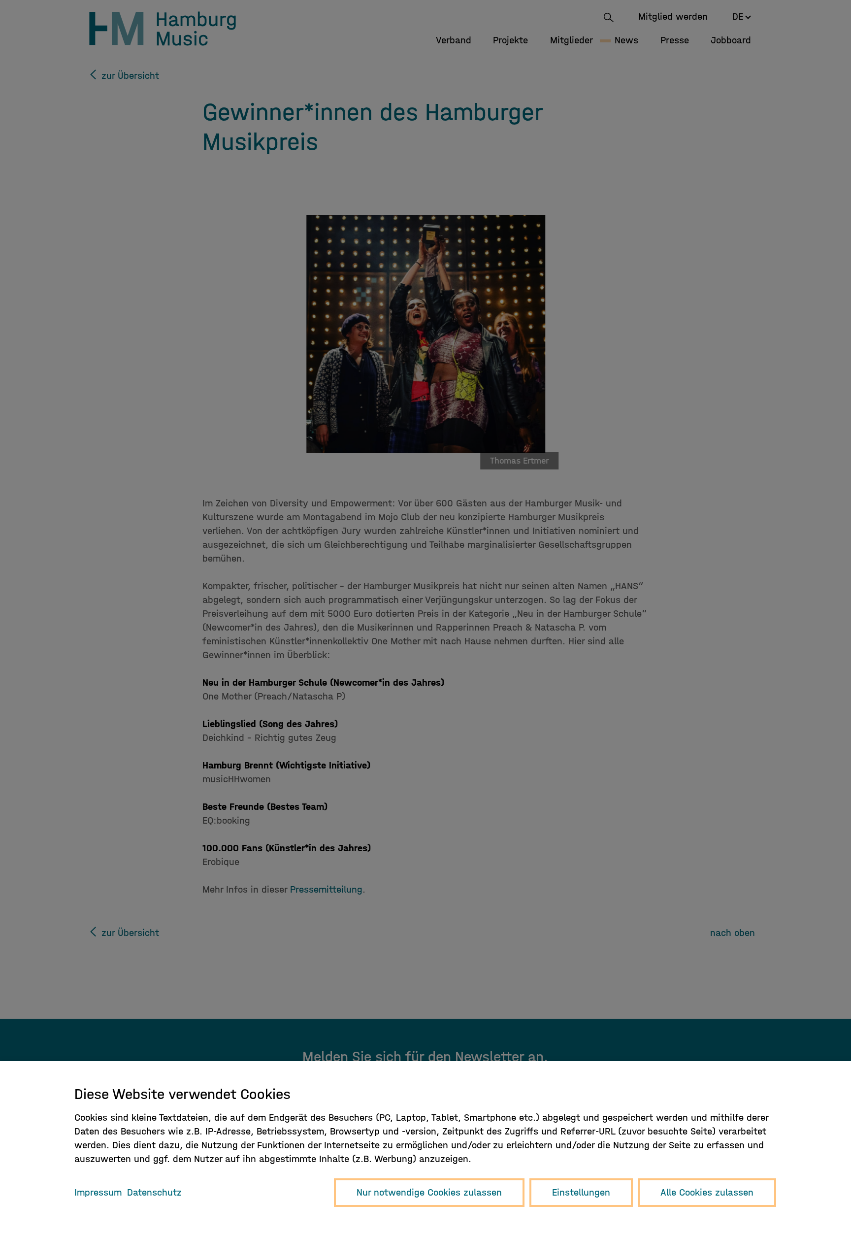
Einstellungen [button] (581, 1192)
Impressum (98, 1192)
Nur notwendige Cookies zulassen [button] (429, 1192)
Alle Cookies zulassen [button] (706, 1192)
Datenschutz (154, 1192)
